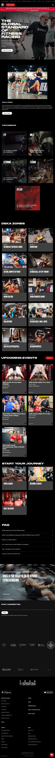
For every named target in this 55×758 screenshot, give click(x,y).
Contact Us (30, 730)
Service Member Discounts (34, 741)
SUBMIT (4, 612)
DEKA (19, 1)
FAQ (29, 733)
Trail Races (3, 700)
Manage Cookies (32, 736)
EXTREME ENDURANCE (26, 1)
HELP (29, 727)
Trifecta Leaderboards (6, 715)
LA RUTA (39, 1)
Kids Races (3, 706)
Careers (3, 741)
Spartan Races (5, 698)
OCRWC (34, 1)
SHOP (29, 702)
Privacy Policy (4, 756)
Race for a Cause (5, 718)
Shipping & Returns (32, 738)
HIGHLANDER (48, 1)
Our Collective (4, 733)
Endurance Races (5, 703)
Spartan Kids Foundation (7, 736)
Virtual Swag (4, 747)
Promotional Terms (32, 744)
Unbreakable (32, 705)
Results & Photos (5, 712)
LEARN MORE (6, 594)
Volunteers (3, 709)
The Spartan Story (5, 730)
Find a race (10, 4)
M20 (43, 1)
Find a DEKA (31, 713)
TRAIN (29, 698)
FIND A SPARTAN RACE (34, 709)
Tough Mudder (4, 1)
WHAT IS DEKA (7, 113)
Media (2, 738)
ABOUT (3, 727)
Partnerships (4, 744)
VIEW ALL (49, 358)
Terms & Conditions (29, 756)
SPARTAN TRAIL (13, 1)
